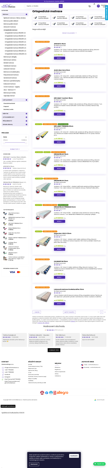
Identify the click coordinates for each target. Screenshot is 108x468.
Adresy (56, 373)
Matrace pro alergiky (10, 57)
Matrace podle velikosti (11, 21)
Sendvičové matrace (10, 78)
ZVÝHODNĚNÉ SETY (8, 117)
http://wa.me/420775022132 (12, 379)
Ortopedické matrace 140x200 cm (15, 45)
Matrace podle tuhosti (11, 24)
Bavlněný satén (8, 109)
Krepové (6, 106)
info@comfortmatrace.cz (12, 367)
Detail (59, 58)
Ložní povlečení (7, 100)
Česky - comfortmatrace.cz (91, 364)
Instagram (7, 377)
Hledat (61, 6)
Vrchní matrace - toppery (12, 87)
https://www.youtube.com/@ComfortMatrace (12, 382)
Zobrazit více (54, 350)
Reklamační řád (32, 368)
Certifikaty (30, 380)
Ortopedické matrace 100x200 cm (15, 39)
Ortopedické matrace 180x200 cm (15, 51)
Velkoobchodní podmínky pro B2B (37, 382)
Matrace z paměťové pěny (12, 81)
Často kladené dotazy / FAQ (35, 366)
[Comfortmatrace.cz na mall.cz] (62, 393)
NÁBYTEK (5, 113)
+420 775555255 (9, 372)
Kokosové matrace (10, 84)
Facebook (7, 374)
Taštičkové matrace (10, 66)
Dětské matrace (9, 63)
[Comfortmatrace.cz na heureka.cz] (51, 393)
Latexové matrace (9, 69)
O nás (29, 372)
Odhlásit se (58, 376)
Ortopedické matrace (10, 30)
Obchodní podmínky (33, 374)
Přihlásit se (57, 367)
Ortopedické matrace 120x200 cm (15, 42)
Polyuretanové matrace (11, 75)
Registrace (58, 369)
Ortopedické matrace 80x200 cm (15, 33)
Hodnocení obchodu (54, 326)
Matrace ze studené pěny (12, 72)
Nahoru (37, 312)
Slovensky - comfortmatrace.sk (92, 367)
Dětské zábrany (8, 124)
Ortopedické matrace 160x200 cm (15, 48)
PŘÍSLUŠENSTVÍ (7, 121)
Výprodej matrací (9, 96)
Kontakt (30, 364)
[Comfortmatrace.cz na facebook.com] (47, 393)
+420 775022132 (9, 370)
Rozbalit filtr (14, 149)
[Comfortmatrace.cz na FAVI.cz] (42, 393)
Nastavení (34, 464)
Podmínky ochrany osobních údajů (37, 376)
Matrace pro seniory (10, 60)
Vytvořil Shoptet (100, 399)
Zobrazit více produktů (68, 33)
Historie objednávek (60, 371)
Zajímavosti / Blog (32, 370)
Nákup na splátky (32, 378)
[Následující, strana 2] (101, 312)
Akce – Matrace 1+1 (10, 90)
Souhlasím (74, 456)
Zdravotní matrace (10, 27)
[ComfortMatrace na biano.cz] (54, 393)
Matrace (5, 14)
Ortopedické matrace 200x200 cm (15, 54)
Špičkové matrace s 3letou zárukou (15, 18)
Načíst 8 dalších (69, 312)
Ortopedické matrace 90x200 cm (15, 36)
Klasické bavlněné (9, 103)
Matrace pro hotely (10, 93)
